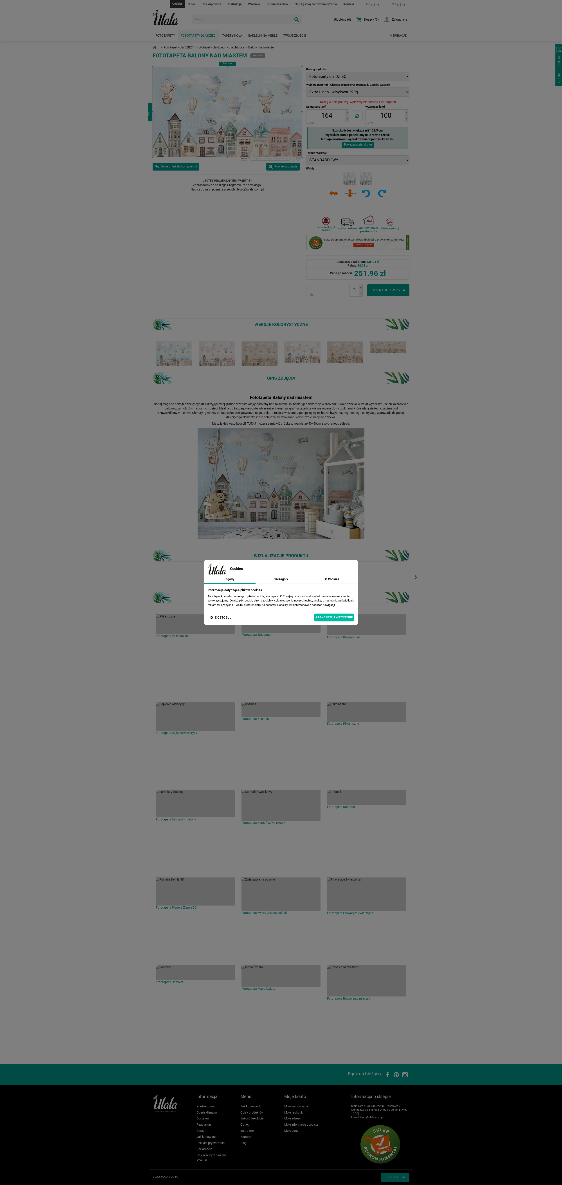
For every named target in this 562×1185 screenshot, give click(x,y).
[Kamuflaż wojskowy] (281, 805)
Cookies (177, 3)
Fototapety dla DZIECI (198, 35)
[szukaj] (296, 19)
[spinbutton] (326, 115)
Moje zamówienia (296, 1106)
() (342, 19)
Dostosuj (223, 617)
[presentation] (415, 576)
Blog (243, 1143)
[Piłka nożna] (195, 624)
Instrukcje (235, 4)
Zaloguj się (399, 19)
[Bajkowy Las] (366, 624)
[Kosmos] (281, 709)
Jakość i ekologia (252, 1118)
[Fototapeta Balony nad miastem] (174, 353)
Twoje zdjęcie (294, 35)
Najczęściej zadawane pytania (316, 4)
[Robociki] (366, 797)
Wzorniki (254, 4)
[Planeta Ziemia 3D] (195, 891)
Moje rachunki (293, 1112)
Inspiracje (398, 35)
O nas (192, 4)
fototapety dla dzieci (211, 47)
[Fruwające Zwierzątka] (366, 894)
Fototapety (165, 35)
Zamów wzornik (380, 84)
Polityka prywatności (210, 1143)
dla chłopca (237, 47)
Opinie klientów (277, 4)
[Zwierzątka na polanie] (281, 894)
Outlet (244, 1124)
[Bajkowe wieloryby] (195, 716)
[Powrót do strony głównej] (154, 47)
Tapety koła (232, 35)
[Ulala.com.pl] (171, 17)
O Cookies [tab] (332, 579)
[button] (347, 113)
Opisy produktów (252, 1112)
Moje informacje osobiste (301, 1124)
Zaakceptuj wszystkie (334, 617)
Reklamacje (204, 1149)
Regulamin (203, 1124)
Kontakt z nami (206, 1106)
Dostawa (202, 1118)
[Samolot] (195, 972)
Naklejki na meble (262, 35)
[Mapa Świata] (281, 976)
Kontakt (348, 4)
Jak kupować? (212, 4)
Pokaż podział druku (358, 144)
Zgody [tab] (229, 579)
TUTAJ (251, 423)
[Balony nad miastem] (366, 980)
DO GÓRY (391, 1177)
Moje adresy (292, 1118)
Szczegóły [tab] (281, 579)
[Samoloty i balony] (195, 803)
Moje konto (295, 1096)
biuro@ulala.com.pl (371, 1117)
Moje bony (291, 1130)
